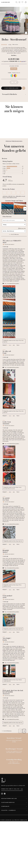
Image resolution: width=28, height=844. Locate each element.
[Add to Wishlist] (23, 88)
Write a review (15, 44)
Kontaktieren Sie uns (9, 798)
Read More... (14, 55)
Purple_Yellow (15, 75)
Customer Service (8, 802)
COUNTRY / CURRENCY (8, 810)
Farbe (14, 72)
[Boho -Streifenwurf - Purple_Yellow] (4, 133)
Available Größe (14, 66)
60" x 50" (13, 68)
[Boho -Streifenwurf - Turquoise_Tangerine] (3, 133)
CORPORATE (5, 806)
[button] (14, 61)
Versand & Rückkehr (9, 94)
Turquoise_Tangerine (12, 75)
